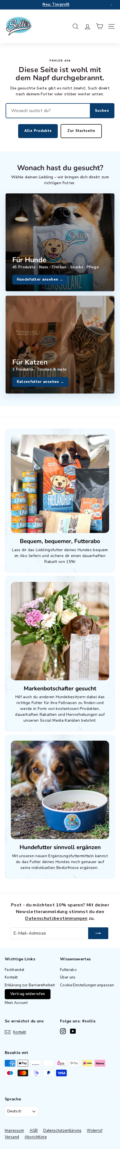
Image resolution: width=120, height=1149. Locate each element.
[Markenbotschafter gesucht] (60, 631)
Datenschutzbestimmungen (56, 918)
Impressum (14, 1130)
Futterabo (68, 969)
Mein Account (16, 1002)
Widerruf (94, 1130)
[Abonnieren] (98, 933)
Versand (12, 1136)
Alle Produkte (38, 130)
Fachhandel (15, 969)
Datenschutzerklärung (62, 1130)
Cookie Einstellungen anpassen (87, 985)
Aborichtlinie (36, 1136)
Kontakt (11, 977)
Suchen (102, 110)
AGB (34, 1130)
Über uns (68, 977)
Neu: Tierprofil (55, 4)
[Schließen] (111, 5)
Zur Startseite (81, 130)
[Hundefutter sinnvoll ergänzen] (60, 790)
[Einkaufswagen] (99, 26)
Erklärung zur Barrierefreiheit (30, 985)
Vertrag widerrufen (27, 993)
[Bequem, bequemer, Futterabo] (60, 484)
